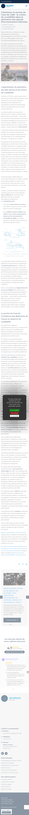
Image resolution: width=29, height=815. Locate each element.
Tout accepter (14, 410)
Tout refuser (14, 413)
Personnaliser (14, 416)
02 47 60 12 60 (7, 1)
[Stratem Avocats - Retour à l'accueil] (7, 6)
